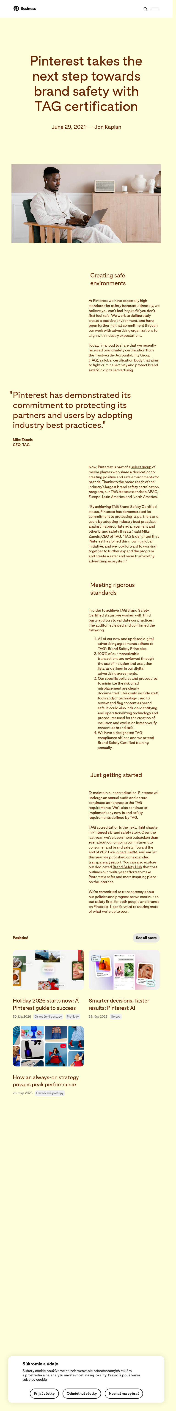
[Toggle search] (145, 9)
